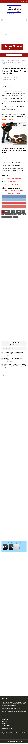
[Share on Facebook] (14, 196)
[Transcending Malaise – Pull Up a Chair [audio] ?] (2, 358)
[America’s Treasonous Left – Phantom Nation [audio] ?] (2, 352)
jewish (4, 214)
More (2, 737)
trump (15, 217)
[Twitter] (17, 193)
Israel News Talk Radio (5, 147)
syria (10, 217)
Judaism (10, 214)
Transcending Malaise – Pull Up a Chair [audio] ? (14, 359)
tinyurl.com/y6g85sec (7, 119)
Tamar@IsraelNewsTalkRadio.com (14, 184)
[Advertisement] (14, 280)
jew (23, 211)
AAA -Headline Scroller (17, 77)
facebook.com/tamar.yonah (14, 178)
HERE (8, 149)
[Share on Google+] (14, 206)
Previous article (14, 342)
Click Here (14, 705)
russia (4, 217)
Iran (13, 211)
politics (22, 214)
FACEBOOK (4, 720)
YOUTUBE (4, 723)
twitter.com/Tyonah (11, 181)
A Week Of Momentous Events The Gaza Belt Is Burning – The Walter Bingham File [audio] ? (15, 366)
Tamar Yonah (8, 79)
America (7, 211)
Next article (14, 344)
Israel (18, 211)
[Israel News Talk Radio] (14, 9)
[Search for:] (14, 55)
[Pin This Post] (14, 203)
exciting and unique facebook (15, 190)
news (16, 214)
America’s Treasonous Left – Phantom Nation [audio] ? (14, 353)
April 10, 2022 (6, 77)
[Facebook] (11, 193)
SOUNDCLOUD (5, 725)
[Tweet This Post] (14, 199)
